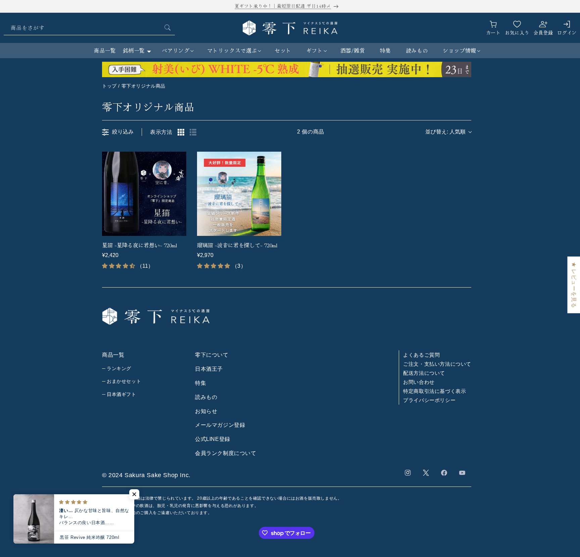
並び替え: (445, 132)
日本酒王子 (209, 369)
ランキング (119, 368)
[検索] (167, 27)
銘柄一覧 (134, 50)
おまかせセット (124, 381)
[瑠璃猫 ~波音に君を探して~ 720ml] (239, 194)
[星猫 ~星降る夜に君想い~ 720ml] (144, 194)
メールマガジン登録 (220, 425)
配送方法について (424, 373)
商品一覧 (105, 50)
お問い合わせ (419, 382)
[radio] (181, 132)
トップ (109, 86)
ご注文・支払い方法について (437, 364)
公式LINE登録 (212, 439)
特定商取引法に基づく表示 (434, 391)
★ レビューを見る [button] (574, 285)
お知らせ (206, 411)
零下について (212, 355)
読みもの (206, 397)
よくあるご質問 (421, 355)
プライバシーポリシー (429, 400)
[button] (177, 50)
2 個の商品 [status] (310, 132)
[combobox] (89, 27)
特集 (200, 383)
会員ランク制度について (225, 453)
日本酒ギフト (121, 394)
